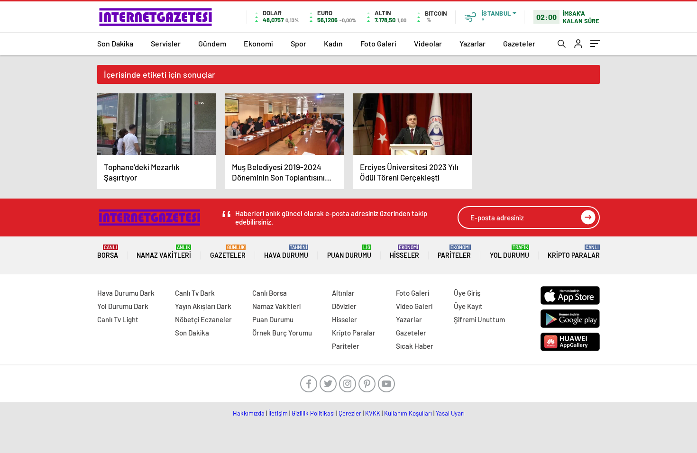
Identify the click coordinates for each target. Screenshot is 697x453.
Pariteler (454, 252)
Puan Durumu (349, 252)
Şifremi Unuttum (479, 319)
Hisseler (404, 252)
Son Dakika (115, 43)
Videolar (428, 43)
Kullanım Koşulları (408, 413)
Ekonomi (258, 43)
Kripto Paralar (574, 252)
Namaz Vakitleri (164, 252)
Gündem (212, 43)
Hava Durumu (286, 252)
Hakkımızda (249, 413)
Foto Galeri (378, 43)
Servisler (166, 43)
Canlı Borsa (269, 293)
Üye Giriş (467, 293)
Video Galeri (414, 306)
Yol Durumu (509, 252)
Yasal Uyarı (450, 413)
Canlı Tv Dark (195, 293)
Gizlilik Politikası (313, 413)
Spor (298, 43)
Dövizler (344, 306)
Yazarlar (472, 43)
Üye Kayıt (468, 306)
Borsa (107, 252)
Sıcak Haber (414, 346)
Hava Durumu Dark (126, 293)
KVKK (372, 413)
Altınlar (343, 293)
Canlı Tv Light (117, 319)
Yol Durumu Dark (122, 306)
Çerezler (350, 413)
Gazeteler (519, 43)
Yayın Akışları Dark (203, 306)
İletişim (278, 413)
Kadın (333, 43)
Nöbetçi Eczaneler (203, 319)
